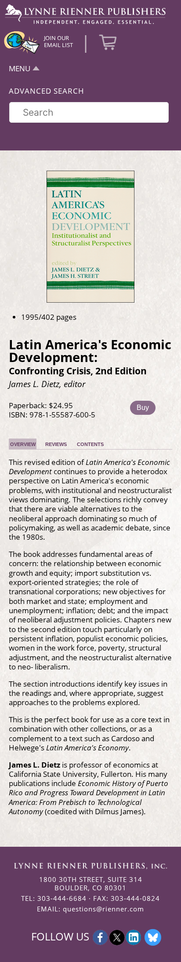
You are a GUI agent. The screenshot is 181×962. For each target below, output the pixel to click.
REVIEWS (56, 444)
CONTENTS (90, 444)
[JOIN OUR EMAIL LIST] (22, 53)
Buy (143, 407)
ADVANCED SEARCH (46, 91)
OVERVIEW (23, 444)
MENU (19, 68)
